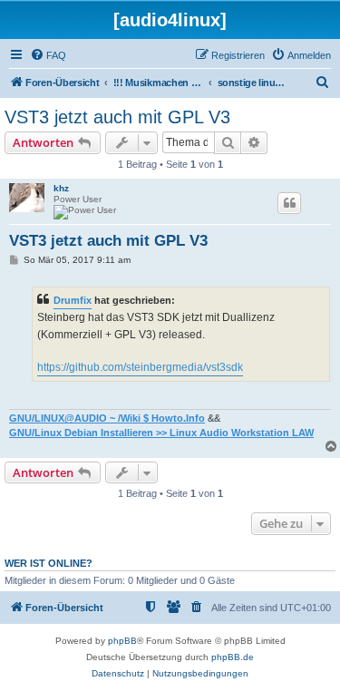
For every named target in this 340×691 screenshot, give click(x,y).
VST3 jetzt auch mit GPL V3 (117, 117)
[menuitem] (48, 55)
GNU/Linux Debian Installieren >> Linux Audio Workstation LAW (161, 432)
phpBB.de (232, 657)
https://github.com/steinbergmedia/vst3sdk (140, 367)
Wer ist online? (48, 563)
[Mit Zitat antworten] (289, 203)
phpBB (122, 641)
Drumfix (72, 300)
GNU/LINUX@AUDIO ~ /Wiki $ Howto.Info (107, 418)
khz (61, 188)
